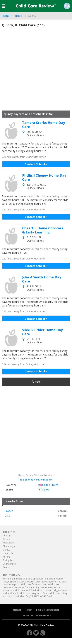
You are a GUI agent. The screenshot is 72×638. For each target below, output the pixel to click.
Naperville (8, 553)
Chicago (7, 535)
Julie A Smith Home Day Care (41, 279)
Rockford (7, 539)
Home (5, 15)
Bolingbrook (9, 563)
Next (36, 381)
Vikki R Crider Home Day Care (42, 332)
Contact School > (36, 164)
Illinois (18, 15)
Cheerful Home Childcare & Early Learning (43, 230)
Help (29, 610)
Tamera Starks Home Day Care (43, 125)
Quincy (6, 549)
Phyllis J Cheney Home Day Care (44, 177)
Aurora (6, 556)
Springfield (8, 560)
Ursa (7, 515)
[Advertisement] (36, 70)
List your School (47, 610)
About (17, 610)
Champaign (9, 546)
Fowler (9, 511)
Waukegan (8, 542)
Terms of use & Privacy (36, 615)
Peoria (6, 567)
